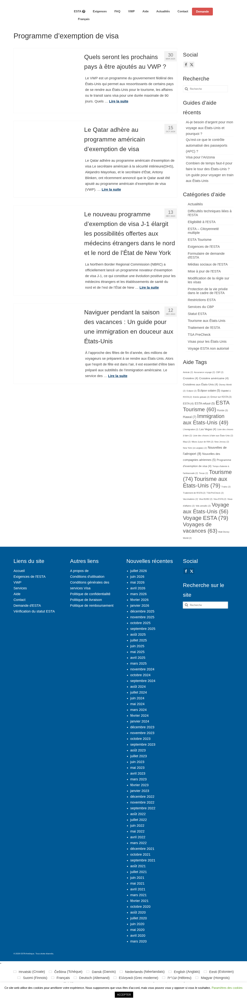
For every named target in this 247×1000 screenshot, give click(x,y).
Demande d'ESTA (27, 605)
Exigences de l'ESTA (204, 247)
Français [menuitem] (63, 978)
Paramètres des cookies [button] (227, 987)
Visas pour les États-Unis (207, 341)
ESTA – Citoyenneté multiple (203, 231)
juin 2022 (137, 825)
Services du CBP (201, 307)
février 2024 (139, 715)
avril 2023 (137, 773)
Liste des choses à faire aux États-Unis (213, 435)
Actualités (195, 204)
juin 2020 (137, 924)
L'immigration (190, 429)
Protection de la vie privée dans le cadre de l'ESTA (208, 291)
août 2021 (138, 866)
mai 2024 (137, 704)
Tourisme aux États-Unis (206, 321)
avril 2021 (137, 889)
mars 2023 (138, 779)
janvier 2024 (139, 721)
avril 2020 (137, 935)
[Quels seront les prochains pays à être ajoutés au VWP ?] (46, 80)
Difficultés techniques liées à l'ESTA (210, 213)
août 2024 (138, 687)
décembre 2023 (142, 727)
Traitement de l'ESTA (204, 328)
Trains (226, 487)
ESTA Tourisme (199, 240)
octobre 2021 (140, 854)
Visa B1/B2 (205, 499)
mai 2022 (137, 831)
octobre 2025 (140, 623)
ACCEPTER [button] (124, 994)
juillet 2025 (138, 640)
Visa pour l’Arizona (200, 157)
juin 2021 (137, 878)
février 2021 (139, 901)
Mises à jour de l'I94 (202, 442)
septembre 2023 (142, 744)
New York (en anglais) (195, 448)
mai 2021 (137, 883)
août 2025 (138, 634)
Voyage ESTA (205, 518)
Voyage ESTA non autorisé (208, 348)
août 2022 (138, 814)
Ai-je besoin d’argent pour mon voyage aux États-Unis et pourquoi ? (209, 128)
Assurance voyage (204, 372)
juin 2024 (137, 698)
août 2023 (138, 750)
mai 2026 (137, 582)
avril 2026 (137, 588)
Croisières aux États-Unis (200, 384)
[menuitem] (81, 19)
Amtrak (188, 372)
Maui (187, 442)
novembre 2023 (142, 733)
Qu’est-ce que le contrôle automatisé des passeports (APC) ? (206, 145)
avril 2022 (137, 837)
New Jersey (221, 442)
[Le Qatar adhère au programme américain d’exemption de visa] (46, 153)
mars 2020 (138, 941)
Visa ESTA (219, 499)
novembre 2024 (142, 669)
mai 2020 (137, 930)
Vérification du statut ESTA (34, 611)
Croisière (190, 378)
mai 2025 (137, 652)
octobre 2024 (140, 675)
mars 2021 (138, 895)
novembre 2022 (142, 802)
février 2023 (139, 785)
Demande (202, 11)
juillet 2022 (138, 820)
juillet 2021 (138, 872)
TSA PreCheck (199, 335)
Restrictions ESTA (202, 300)
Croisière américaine (214, 378)
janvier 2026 (139, 605)
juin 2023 (137, 762)
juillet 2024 (138, 692)
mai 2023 (137, 768)
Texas (203, 473)
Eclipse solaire (209, 390)
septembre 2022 (142, 808)
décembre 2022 (142, 797)
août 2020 (138, 912)
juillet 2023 (138, 756)
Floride (222, 410)
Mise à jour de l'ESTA (204, 271)
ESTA (188, 403)
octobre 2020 (140, 907)
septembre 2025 (142, 629)
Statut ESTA (197, 314)
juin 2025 (137, 646)
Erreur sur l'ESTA (221, 397)
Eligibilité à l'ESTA (202, 222)
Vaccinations (190, 499)
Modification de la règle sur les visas (208, 280)
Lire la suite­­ (118, 101)
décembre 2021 (142, 849)
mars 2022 (138, 843)
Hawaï (189, 417)
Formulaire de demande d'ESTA (206, 255)
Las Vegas (207, 429)
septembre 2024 (142, 681)
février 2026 (139, 600)
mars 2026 (138, 594)
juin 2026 (137, 577)
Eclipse (192, 391)
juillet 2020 (138, 918)
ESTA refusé (205, 403)
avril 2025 (137, 658)
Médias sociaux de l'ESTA (208, 264)
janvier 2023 (139, 791)
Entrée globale (201, 397)
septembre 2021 (142, 860)
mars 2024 (138, 710)
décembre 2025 (142, 611)
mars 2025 (138, 663)
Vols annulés (203, 506)
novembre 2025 (142, 617)
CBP (219, 372)
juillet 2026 (138, 571)
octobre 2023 (140, 739)
